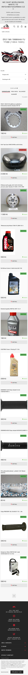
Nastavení (4, 672)
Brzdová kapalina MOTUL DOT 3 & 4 (10, 309)
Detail (14, 137)
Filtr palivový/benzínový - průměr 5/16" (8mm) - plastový (13, 471)
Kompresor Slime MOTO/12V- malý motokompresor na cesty (10, 552)
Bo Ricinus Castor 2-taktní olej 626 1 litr (11, 268)
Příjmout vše (17, 672)
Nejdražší (14, 94)
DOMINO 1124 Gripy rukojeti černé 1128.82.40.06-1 (10, 390)
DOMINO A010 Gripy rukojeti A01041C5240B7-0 (14, 430)
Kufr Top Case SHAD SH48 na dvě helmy (11, 144)
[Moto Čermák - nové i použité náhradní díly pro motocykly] (5, 26)
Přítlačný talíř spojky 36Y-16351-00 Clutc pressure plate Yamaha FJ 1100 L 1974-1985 (12, 186)
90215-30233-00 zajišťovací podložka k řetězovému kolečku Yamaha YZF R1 (11, 104)
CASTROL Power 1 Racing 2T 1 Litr (10, 349)
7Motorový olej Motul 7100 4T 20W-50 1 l (12, 225)
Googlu (12, 664)
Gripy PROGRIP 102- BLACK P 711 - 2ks (11, 511)
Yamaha (7, 31)
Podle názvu (14, 91)
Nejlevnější (22, 91)
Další (14, 596)
